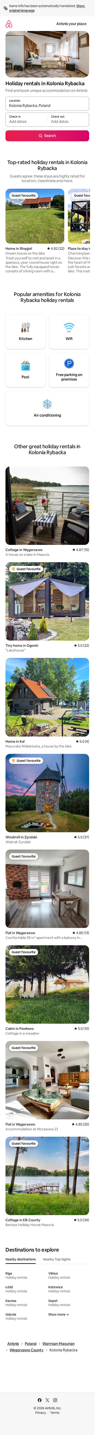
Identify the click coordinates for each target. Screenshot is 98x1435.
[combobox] (47, 105)
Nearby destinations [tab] (20, 1259)
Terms (54, 1413)
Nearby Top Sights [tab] (57, 1259)
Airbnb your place (71, 23)
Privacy (40, 1413)
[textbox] (26, 121)
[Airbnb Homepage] (8, 24)
